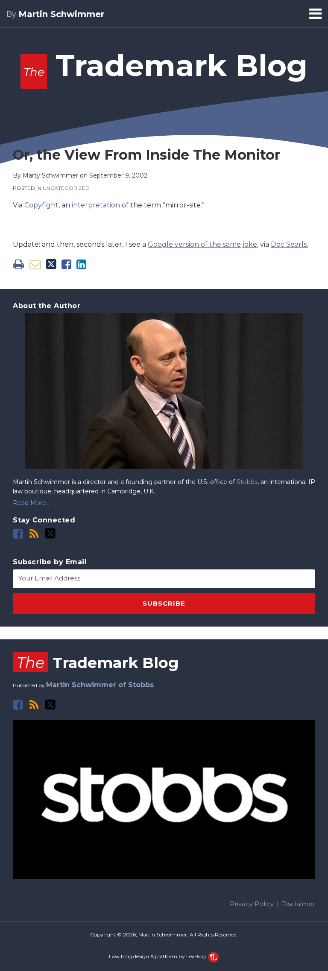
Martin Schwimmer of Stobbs (100, 685)
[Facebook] (18, 533)
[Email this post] (35, 264)
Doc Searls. (289, 244)
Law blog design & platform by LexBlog (158, 956)
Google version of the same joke (202, 244)
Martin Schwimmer (61, 14)
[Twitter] (50, 533)
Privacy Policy (252, 904)
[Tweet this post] (51, 264)
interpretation (97, 205)
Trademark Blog (165, 65)
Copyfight (41, 205)
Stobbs (247, 482)
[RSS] (33, 533)
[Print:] (18, 264)
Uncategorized (66, 188)
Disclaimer (298, 904)
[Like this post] (66, 264)
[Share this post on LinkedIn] (81, 264)
